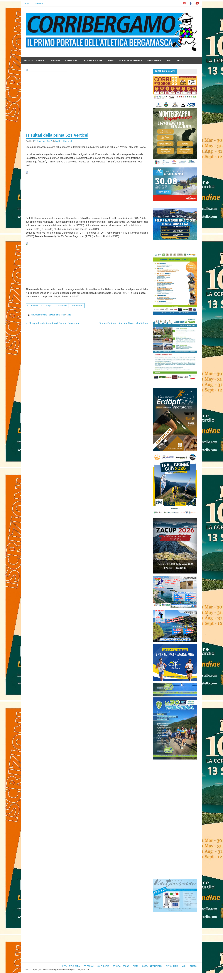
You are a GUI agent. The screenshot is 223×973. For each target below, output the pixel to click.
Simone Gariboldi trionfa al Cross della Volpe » (123, 323)
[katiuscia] (175, 911)
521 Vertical (32, 305)
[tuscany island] (175, 239)
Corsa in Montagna (130, 60)
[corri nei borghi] (175, 98)
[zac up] (175, 572)
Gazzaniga (46, 305)
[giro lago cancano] (175, 200)
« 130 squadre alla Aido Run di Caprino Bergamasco (53, 323)
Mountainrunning (39, 314)
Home (27, 3)
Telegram (54, 60)
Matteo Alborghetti (64, 141)
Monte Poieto (77, 305)
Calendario (71, 60)
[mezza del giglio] (175, 640)
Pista (111, 60)
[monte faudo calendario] (175, 314)
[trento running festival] (175, 680)
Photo (180, 60)
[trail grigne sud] (175, 514)
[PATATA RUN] (175, 450)
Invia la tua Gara (34, 60)
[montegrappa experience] (175, 164)
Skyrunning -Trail (57, 314)
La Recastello (61, 305)
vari (169, 60)
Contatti (38, 3)
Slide (68, 314)
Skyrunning (154, 60)
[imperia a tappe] (175, 379)
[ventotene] (175, 606)
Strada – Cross (93, 60)
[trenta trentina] (175, 758)
